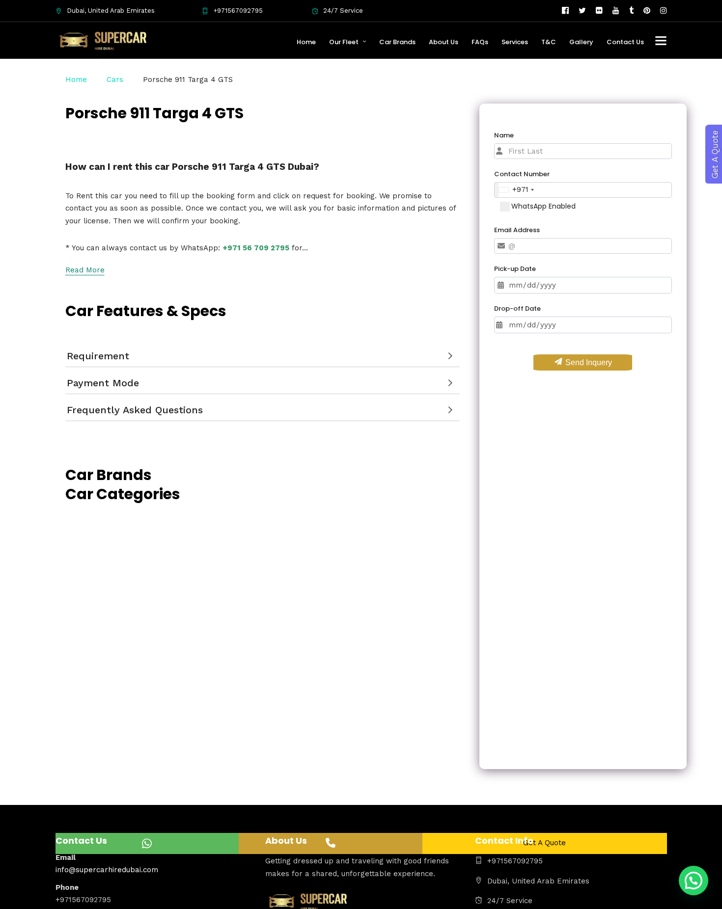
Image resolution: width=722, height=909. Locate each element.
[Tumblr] (631, 11)
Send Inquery (587, 362)
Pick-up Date (515, 268)
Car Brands (397, 42)
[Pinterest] (646, 11)
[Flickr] (599, 11)
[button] (693, 880)
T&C (548, 42)
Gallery (581, 42)
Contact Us (625, 42)
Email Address (517, 229)
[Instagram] (663, 11)
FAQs (480, 42)
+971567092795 (238, 10)
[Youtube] (615, 11)
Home (306, 42)
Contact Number (522, 174)
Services (514, 42)
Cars (115, 79)
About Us (443, 42)
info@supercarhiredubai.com (107, 869)
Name (504, 135)
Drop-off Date (517, 308)
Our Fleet (344, 42)
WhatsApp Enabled (543, 206)
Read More (85, 270)
